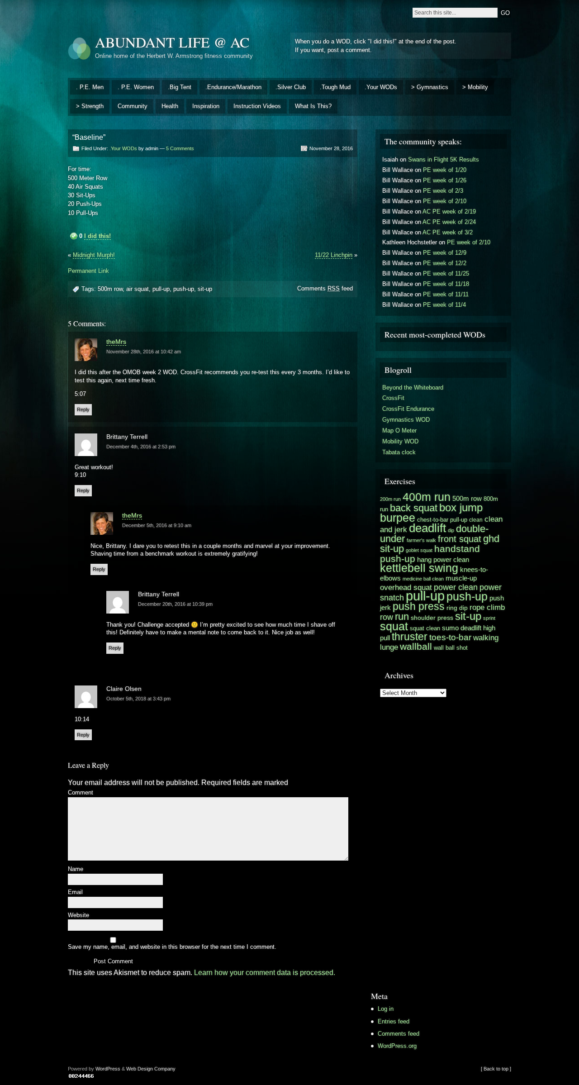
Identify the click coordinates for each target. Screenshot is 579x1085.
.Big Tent (179, 87)
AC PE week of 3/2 (447, 232)
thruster (409, 636)
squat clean (425, 628)
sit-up (205, 289)
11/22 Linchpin (333, 255)
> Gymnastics (429, 87)
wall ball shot (451, 647)
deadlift (427, 528)
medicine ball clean (423, 578)
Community (132, 106)
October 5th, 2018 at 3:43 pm (138, 698)
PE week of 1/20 (444, 170)
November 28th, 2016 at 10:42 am (143, 351)
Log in (386, 1008)
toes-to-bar (450, 637)
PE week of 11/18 (446, 284)
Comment (80, 793)
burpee (397, 517)
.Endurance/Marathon (233, 87)
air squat (137, 289)
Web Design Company (151, 1068)
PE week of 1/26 (444, 180)
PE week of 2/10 (444, 201)
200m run (390, 499)
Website (78, 915)
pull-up (161, 289)
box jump (461, 507)
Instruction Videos (257, 106)
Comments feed (325, 288)
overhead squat (406, 587)
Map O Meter (399, 430)
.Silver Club (290, 87)
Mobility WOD (400, 441)
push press (419, 606)
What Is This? (313, 106)
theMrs (116, 341)
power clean (456, 587)
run (402, 616)
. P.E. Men (90, 87)
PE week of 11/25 (446, 273)
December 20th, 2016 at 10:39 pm (175, 604)
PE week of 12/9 (444, 252)
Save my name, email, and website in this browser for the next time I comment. (172, 947)
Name (75, 869)
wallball (416, 646)
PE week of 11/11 (446, 294)
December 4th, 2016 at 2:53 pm (141, 446)
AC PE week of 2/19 (449, 211)
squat (394, 626)
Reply (83, 409)
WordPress (107, 1068)
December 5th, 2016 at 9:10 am (156, 525)
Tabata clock (399, 452)
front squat (459, 539)
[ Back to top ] (496, 1068)
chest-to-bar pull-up (442, 519)
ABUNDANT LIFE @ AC (172, 42)
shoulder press (432, 617)
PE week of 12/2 (444, 263)
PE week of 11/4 (444, 304)
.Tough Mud (335, 87)
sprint (489, 618)
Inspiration (205, 106)
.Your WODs (381, 87)
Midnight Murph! (94, 255)
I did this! (97, 236)
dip (451, 530)
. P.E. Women (136, 87)
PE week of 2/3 (443, 190)
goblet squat (419, 550)
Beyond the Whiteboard (412, 387)
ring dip (457, 607)
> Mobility (475, 87)
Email (75, 892)
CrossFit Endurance (408, 408)
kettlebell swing (419, 568)
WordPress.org (397, 1045)
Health (169, 106)
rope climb (487, 607)
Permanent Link (88, 270)
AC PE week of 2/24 (449, 222)
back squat (413, 508)
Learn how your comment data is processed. (264, 972)
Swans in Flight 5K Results (443, 159)
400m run (427, 496)
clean (476, 520)
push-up (183, 289)
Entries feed (393, 1021)
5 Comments (180, 148)
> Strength (90, 106)
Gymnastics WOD (406, 419)
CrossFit (393, 398)
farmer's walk (421, 540)
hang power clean (443, 559)
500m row (110, 289)
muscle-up (461, 578)
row (386, 617)
